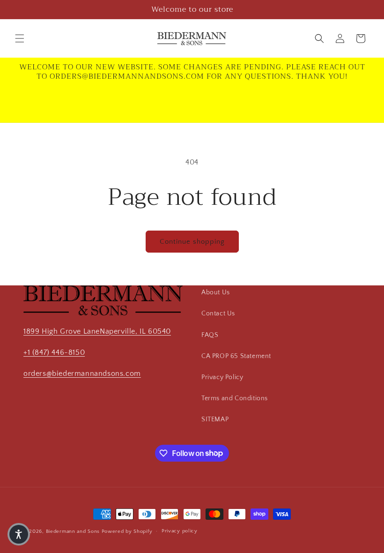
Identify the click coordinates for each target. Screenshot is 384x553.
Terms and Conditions (234, 398)
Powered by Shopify (127, 531)
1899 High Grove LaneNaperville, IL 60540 (97, 331)
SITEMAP (215, 419)
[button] (19, 38)
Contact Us (218, 313)
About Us (215, 292)
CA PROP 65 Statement (236, 356)
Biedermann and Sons (74, 531)
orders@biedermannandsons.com (82, 373)
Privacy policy (180, 531)
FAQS (209, 335)
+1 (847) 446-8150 (54, 352)
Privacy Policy (222, 377)
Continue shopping (192, 242)
